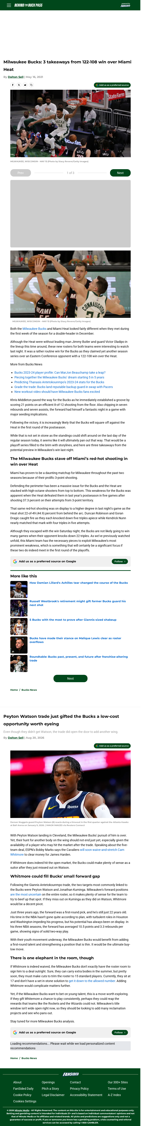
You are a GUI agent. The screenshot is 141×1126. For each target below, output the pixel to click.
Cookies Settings (24, 1101)
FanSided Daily (23, 1088)
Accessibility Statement (86, 1095)
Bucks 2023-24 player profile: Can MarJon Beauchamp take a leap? (60, 372)
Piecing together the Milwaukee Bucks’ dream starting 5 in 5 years (59, 377)
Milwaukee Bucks (34, 328)
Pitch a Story (50, 1088)
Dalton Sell (16, 77)
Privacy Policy (79, 1088)
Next (120, 173)
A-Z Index (114, 1095)
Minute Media (22, 1110)
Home (14, 689)
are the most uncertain (25, 894)
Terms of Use (117, 1088)
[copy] (31, 85)
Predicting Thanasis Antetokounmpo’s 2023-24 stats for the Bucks (59, 382)
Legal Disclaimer (53, 1095)
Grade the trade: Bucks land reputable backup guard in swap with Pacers (63, 387)
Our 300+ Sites (118, 1082)
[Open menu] (9, 5)
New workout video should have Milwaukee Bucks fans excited (57, 391)
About (17, 1082)
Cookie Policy (22, 1095)
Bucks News (29, 689)
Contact (75, 1082)
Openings (48, 1082)
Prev (21, 173)
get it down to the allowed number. (92, 981)
